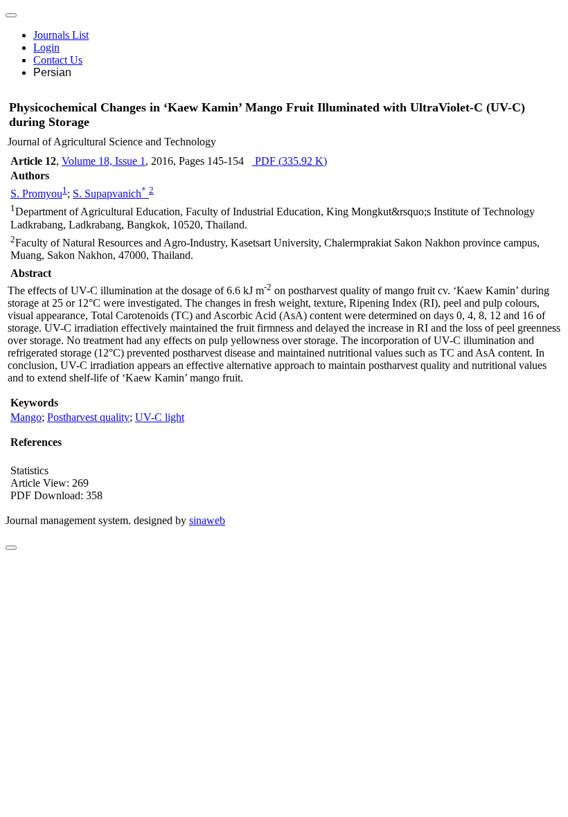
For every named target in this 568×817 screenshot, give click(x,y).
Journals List (61, 35)
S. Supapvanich (109, 193)
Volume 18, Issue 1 (103, 161)
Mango (26, 417)
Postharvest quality (88, 417)
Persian (52, 72)
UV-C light (159, 417)
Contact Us (57, 60)
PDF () (289, 161)
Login (46, 47)
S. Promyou (36, 193)
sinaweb (207, 520)
